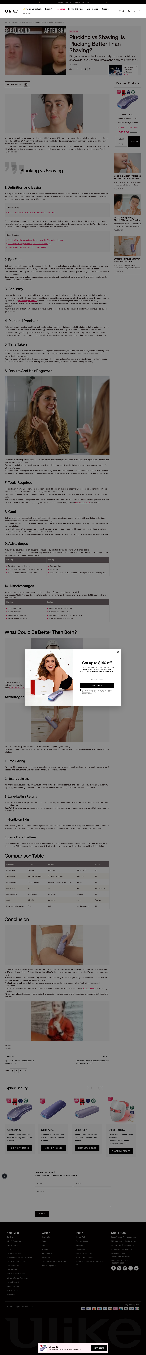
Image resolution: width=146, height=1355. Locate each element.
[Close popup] (118, 652)
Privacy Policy (86, 692)
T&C (108, 690)
